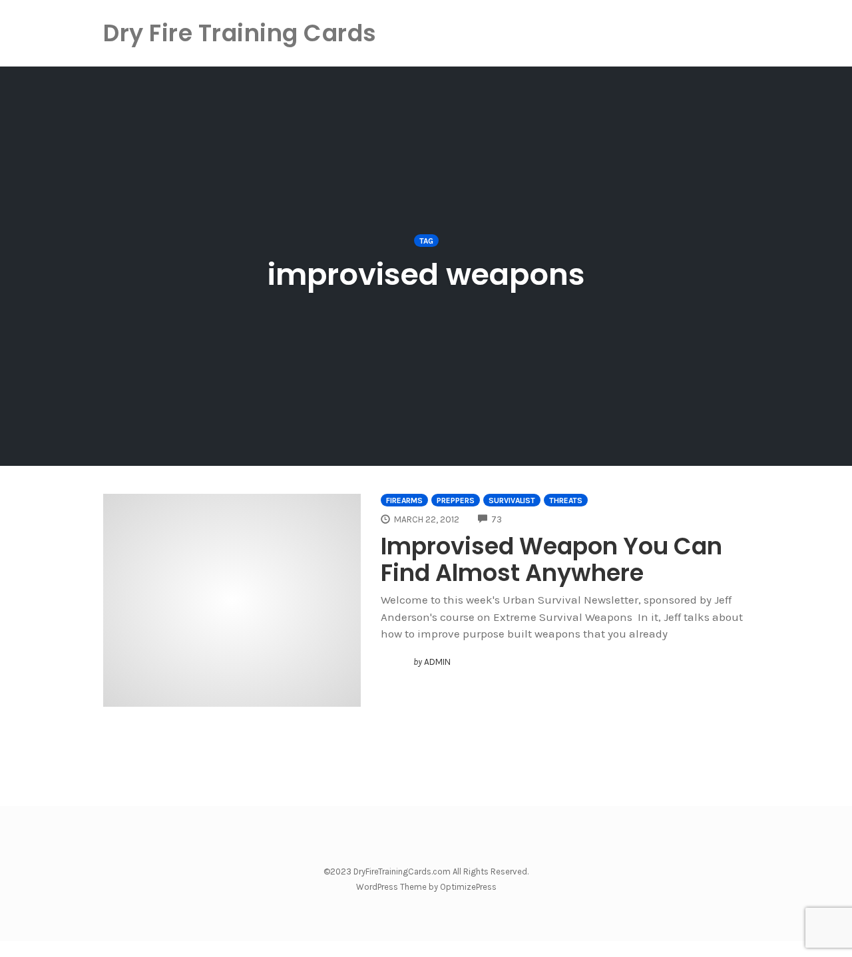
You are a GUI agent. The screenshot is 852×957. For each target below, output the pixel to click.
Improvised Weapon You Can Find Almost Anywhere (551, 559)
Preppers (456, 500)
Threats (565, 500)
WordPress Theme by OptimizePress (426, 887)
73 (496, 519)
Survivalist (512, 500)
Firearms (404, 500)
